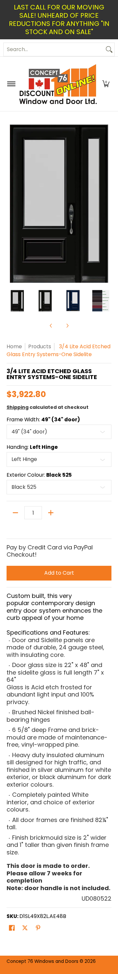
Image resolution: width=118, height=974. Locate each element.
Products (39, 346)
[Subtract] (15, 513)
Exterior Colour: (39, 475)
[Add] (51, 513)
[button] (105, 84)
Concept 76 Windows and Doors (43, 961)
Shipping (18, 407)
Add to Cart (59, 573)
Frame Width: (43, 419)
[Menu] (11, 84)
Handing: (32, 447)
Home (14, 346)
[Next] (107, 204)
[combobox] (54, 49)
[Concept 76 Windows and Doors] (58, 84)
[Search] (109, 49)
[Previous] (11, 204)
